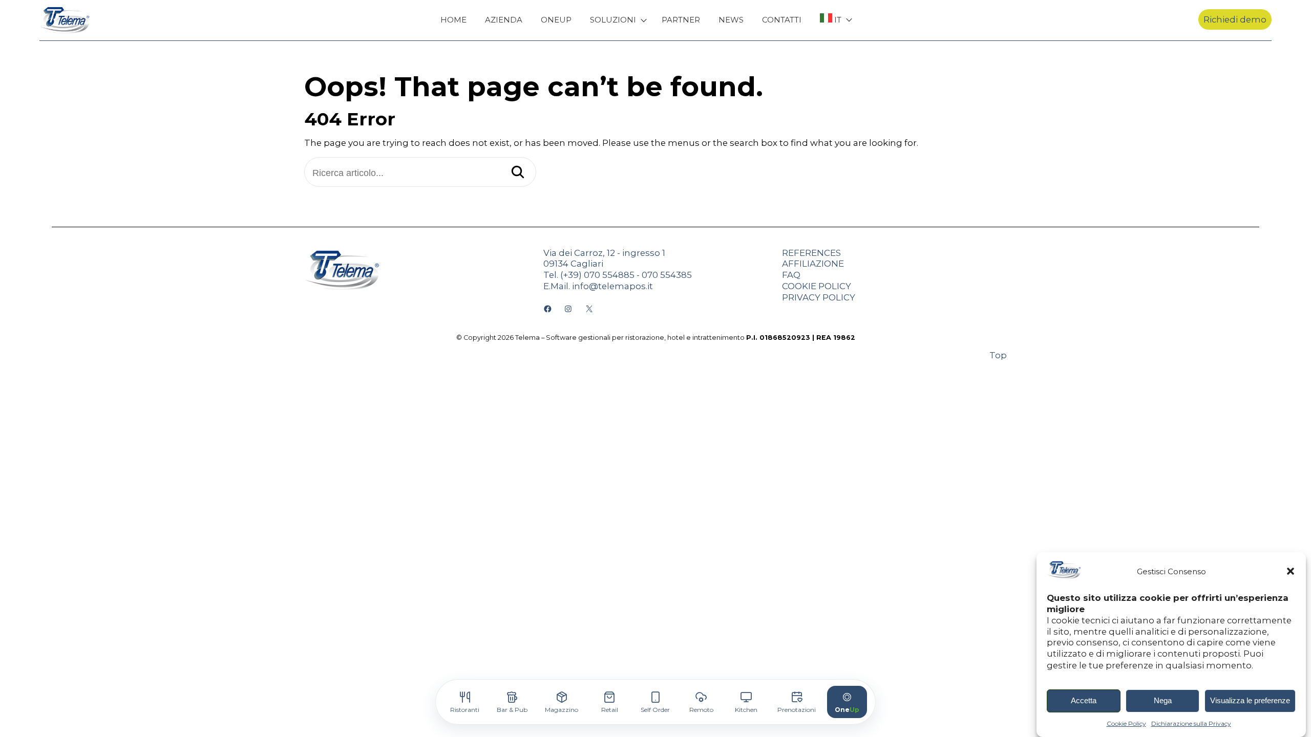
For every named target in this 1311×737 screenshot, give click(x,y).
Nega (1163, 701)
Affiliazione (813, 263)
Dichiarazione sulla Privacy (1191, 723)
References (811, 253)
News (731, 20)
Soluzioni (613, 20)
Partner (681, 20)
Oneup (556, 20)
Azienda (503, 20)
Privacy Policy (818, 297)
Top (998, 355)
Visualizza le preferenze (1250, 701)
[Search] (517, 173)
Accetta (1083, 701)
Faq (791, 275)
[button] (1290, 571)
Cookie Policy (1126, 723)
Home (453, 20)
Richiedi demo (1234, 19)
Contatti (781, 20)
